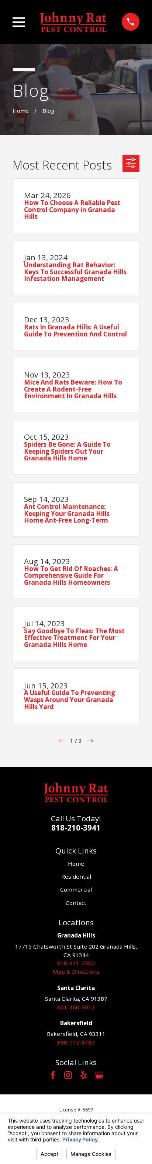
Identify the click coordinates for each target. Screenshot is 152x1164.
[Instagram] (68, 1075)
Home (76, 863)
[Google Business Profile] (99, 1075)
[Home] (73, 22)
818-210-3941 (76, 827)
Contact (76, 902)
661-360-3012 (76, 1007)
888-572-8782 (76, 1042)
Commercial (76, 889)
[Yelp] (83, 1075)
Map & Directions (76, 971)
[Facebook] (53, 1075)
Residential (76, 876)
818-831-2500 (76, 963)
